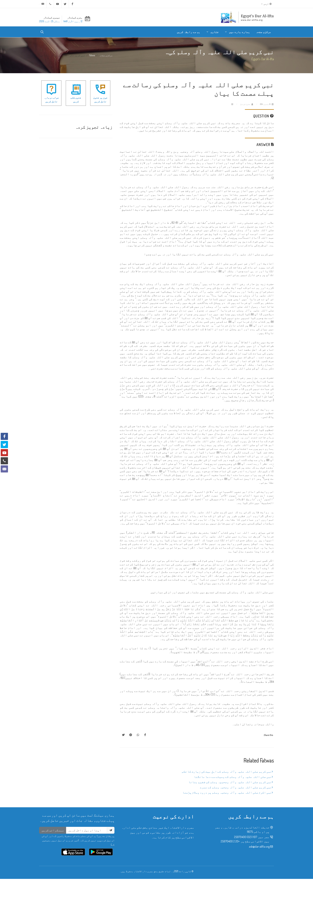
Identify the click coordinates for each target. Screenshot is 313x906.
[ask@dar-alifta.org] (42, 4)
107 (255, 837)
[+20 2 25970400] (50, 4)
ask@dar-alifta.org (259, 846)
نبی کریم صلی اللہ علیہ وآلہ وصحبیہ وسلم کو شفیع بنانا (230, 782)
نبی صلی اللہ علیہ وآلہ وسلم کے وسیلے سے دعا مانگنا (233, 777)
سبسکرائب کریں (52, 830)
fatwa (92, 55)
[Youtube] (57, 4)
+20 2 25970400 (230, 841)
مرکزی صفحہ (106, 55)
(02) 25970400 (243, 837)
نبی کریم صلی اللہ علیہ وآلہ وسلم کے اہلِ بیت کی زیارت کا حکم (226, 771)
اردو (266, 4)
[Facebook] (72, 4)
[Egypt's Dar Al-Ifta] (247, 17)
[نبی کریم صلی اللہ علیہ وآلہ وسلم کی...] (145, 735)
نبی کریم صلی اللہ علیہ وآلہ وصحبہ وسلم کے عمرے (236, 787)
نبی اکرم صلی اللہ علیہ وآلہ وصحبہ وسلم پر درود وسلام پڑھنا (227, 792)
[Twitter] (65, 4)
